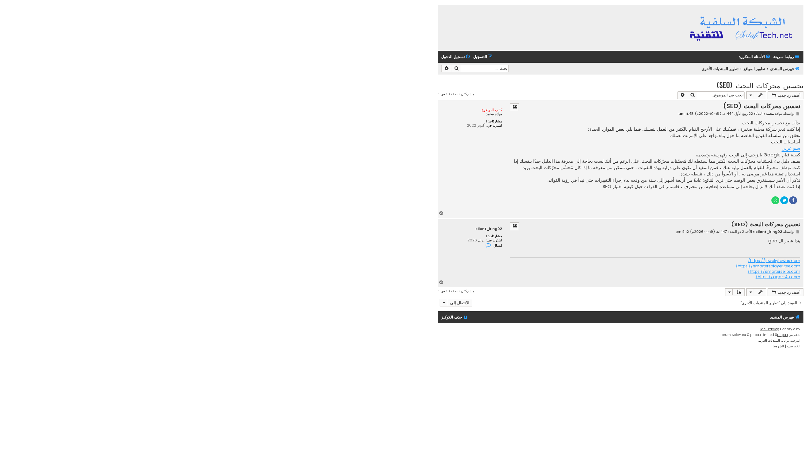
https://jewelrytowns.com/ (774, 260)
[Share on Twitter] (784, 200)
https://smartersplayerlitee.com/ (768, 266)
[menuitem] (755, 57)
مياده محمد (494, 114)
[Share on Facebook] (793, 200)
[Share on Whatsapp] (775, 200)
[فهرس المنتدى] (742, 27)
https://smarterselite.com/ (774, 271)
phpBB (782, 334)
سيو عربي (791, 148)
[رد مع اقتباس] (514, 107)
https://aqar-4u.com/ (778, 276)
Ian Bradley (769, 329)
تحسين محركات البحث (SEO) (760, 85)
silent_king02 (488, 229)
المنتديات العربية (769, 340)
